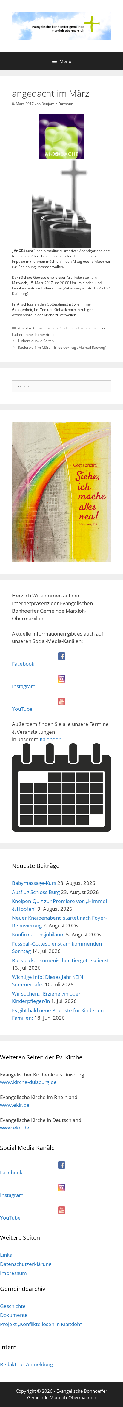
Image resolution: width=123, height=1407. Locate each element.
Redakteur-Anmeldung (26, 1364)
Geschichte (13, 1306)
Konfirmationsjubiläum (38, 934)
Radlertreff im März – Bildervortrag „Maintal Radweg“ (62, 347)
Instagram (24, 686)
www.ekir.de (15, 1104)
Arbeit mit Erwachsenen (38, 328)
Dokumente (14, 1314)
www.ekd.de (14, 1127)
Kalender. (51, 739)
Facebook (23, 663)
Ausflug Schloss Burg (36, 892)
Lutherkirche (45, 334)
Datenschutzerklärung (25, 1264)
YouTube (22, 708)
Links (6, 1254)
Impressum (13, 1273)
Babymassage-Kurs (34, 882)
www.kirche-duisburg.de (28, 1082)
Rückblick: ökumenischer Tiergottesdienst (60, 960)
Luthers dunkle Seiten (36, 340)
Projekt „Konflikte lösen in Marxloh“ (41, 1324)
